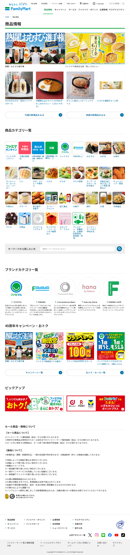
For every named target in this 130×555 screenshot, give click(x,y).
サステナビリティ (117, 9)
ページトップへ (122, 546)
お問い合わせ (71, 3)
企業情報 (104, 9)
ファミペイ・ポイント (88, 9)
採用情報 (44, 3)
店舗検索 (85, 3)
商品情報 (11, 519)
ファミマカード (32, 523)
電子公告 (78, 528)
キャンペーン (60, 9)
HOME (7, 17)
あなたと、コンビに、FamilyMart (17, 7)
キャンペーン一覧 (34, 372)
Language (100, 3)
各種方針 (78, 523)
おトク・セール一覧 (95, 372)
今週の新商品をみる (34, 114)
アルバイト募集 (57, 3)
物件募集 (34, 3)
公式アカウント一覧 (77, 535)
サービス (73, 9)
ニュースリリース (59, 528)
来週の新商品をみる (95, 114)
